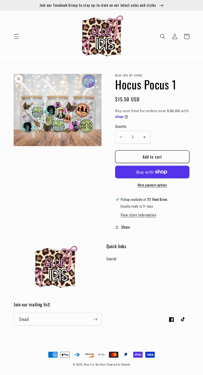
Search (111, 258)
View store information (138, 214)
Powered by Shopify (118, 364)
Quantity (121, 126)
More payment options (152, 185)
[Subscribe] (95, 319)
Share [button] (125, 227)
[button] (16, 36)
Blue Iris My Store (95, 364)
